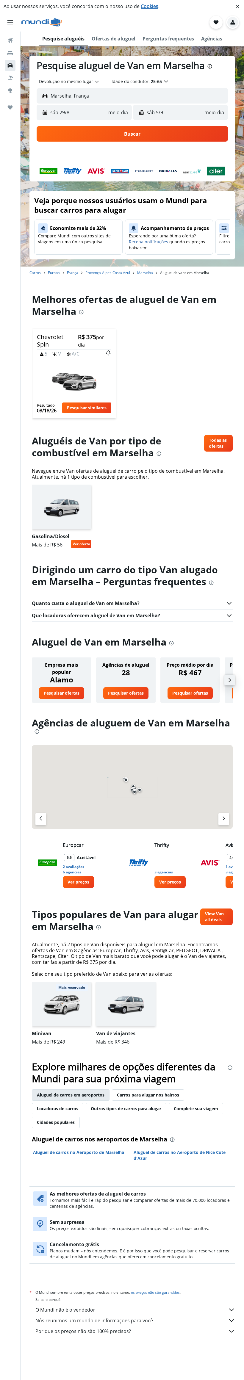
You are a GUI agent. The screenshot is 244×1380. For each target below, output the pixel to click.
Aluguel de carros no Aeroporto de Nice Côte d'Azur (180, 1155)
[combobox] (69, 81)
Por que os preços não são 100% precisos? (83, 1331)
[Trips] (10, 107)
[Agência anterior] (40, 819)
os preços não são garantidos (155, 1292)
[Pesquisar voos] (10, 40)
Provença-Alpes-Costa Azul (107, 272)
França (72, 272)
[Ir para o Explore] (10, 90)
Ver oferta (81, 543)
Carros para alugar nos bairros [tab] (148, 1095)
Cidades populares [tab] (56, 1122)
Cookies (149, 6)
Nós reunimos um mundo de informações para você (94, 1320)
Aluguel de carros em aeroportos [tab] (70, 1095)
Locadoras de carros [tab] (57, 1108)
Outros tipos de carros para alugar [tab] (126, 1108)
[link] (218, 443)
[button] (237, 6)
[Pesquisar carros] (10, 65)
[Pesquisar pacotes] (10, 78)
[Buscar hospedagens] (10, 53)
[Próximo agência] (223, 819)
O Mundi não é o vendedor (65, 1310)
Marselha (145, 272)
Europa (54, 272)
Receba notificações (148, 242)
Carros (35, 272)
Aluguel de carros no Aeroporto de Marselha (78, 1152)
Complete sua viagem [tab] (196, 1108)
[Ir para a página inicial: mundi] (41, 22)
